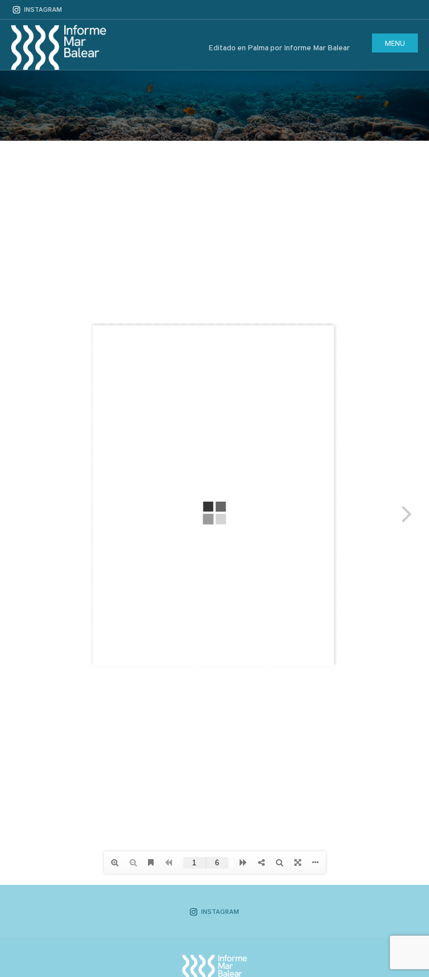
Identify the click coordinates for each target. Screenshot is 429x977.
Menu (395, 43)
